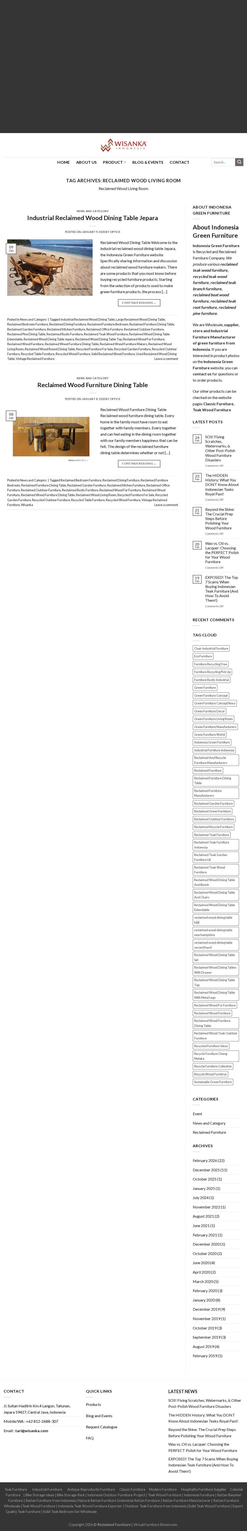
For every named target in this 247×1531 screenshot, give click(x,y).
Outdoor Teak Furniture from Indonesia (155, 1506)
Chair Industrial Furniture (211, 648)
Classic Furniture (132, 1489)
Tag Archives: (123, 180)
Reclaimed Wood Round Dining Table (50, 349)
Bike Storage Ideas (39, 1495)
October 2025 (205, 1179)
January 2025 (204, 1188)
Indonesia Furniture (199, 1495)
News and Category (93, 211)
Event (197, 1113)
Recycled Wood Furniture (73, 354)
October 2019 (205, 1328)
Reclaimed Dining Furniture (67, 324)
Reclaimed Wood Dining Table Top (98, 339)
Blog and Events (99, 1415)
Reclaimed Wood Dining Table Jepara (49, 339)
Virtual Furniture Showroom (155, 1525)
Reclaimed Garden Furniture (26, 329)
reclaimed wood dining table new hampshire (213, 932)
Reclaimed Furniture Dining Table (151, 324)
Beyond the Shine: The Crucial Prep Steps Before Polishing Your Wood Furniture (219, 518)
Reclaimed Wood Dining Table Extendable (214, 907)
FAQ (90, 1438)
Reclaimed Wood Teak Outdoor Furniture (215, 1035)
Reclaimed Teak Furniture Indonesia (211, 844)
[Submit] (239, 162)
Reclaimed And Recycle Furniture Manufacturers (210, 760)
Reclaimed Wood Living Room (123, 188)
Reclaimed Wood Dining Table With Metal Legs (214, 995)
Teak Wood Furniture (164, 1495)
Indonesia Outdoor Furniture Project (116, 1495)
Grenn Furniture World (209, 734)
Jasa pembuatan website (203, 1512)
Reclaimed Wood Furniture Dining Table (72, 344)
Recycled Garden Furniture (132, 349)
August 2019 (203, 1346)
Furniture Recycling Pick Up (212, 672)
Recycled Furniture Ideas (211, 1046)
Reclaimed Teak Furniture (211, 835)
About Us (86, 162)
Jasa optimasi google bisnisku (119, 1512)
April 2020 (201, 1272)
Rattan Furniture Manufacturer (187, 1500)
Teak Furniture (15, 1489)
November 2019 (206, 1318)
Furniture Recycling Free (210, 664)
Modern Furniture (163, 1489)
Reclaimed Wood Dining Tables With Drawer (215, 969)
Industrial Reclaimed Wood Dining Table (88, 319)
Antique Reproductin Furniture (91, 1489)
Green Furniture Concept (211, 695)
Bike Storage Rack (71, 1495)
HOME (63, 162)
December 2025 (206, 1169)
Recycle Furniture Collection (213, 1066)
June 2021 (201, 1225)
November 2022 (206, 1207)
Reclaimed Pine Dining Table (26, 334)
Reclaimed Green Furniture (212, 811)
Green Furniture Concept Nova (214, 703)
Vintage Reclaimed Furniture (35, 359)
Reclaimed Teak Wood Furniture (106, 334)
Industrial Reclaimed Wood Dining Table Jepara (92, 217)
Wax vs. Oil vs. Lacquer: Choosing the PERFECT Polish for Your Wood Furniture (222, 552)
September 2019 (206, 1337)
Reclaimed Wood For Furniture (144, 339)
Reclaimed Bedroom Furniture (27, 324)
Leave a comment (166, 359)
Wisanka (27, 505)
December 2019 (206, 1309)
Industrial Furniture (47, 1489)
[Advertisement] (123, 66)
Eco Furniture (203, 656)
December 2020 (206, 1244)
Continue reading (139, 302)
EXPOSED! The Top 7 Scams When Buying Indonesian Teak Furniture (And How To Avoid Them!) (221, 589)
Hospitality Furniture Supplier (203, 1489)
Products (93, 1404)
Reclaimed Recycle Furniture (213, 827)
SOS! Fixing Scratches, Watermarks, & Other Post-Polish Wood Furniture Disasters (220, 448)
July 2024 (201, 1197)
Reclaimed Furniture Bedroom (107, 324)
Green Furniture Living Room (213, 719)
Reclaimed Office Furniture (104, 329)
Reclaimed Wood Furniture (25, 344)
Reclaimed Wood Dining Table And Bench (214, 882)
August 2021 (203, 1216)
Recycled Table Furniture (38, 354)
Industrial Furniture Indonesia (214, 750)
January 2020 (204, 1300)
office (115, 231)
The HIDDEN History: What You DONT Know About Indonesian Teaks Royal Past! (222, 484)
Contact (179, 162)
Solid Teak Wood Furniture (209, 1506)
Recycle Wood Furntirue (210, 1074)
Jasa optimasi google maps (163, 1512)
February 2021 (205, 1235)
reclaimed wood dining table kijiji (213, 920)
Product (113, 162)
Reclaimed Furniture (208, 770)
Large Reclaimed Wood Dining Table (140, 319)
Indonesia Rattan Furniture (139, 1500)
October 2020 (205, 1253)
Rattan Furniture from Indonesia (51, 1500)
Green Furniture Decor (209, 711)
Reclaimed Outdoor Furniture (144, 329)
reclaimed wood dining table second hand (213, 945)
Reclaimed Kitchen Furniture (66, 329)
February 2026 (205, 1160)
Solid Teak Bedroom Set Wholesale (70, 1512)
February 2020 (205, 1290)
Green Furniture (205, 687)
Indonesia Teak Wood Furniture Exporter (90, 1506)
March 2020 (203, 1281)
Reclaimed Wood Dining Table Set (214, 957)
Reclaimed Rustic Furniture (65, 334)
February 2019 (205, 1355)
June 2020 (201, 1262)
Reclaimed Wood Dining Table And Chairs (214, 894)
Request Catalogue (101, 1426)
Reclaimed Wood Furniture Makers (123, 344)
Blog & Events (147, 162)
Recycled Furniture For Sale (94, 349)
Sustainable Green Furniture (213, 1082)
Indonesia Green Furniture (212, 742)
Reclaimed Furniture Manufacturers (208, 793)
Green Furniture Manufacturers (215, 727)
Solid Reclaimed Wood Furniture (113, 354)
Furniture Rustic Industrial (211, 680)
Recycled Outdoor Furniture (51, 500)
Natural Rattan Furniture (97, 1500)
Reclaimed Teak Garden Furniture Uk (210, 857)
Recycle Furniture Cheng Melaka (210, 1056)
